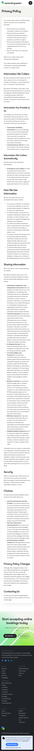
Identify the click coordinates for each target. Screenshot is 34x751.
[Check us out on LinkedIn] (11, 661)
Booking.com (22, 713)
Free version (22, 671)
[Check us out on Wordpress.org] (2, 661)
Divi (20, 720)
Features (4, 668)
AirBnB (21, 711)
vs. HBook (4, 687)
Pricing (4, 673)
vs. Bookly (4, 689)
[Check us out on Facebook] (8, 661)
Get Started (9, 636)
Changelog (5, 677)
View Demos (24, 636)
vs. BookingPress (6, 703)
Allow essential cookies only (13, 747)
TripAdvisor (22, 715)
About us (21, 673)
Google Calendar (23, 717)
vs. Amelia (4, 692)
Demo (3, 671)
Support (4, 715)
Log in (3, 711)
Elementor (22, 722)
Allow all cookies (12, 744)
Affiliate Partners (24, 668)
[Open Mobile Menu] (30, 3)
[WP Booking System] (11, 3)
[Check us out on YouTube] (6, 661)
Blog (20, 675)
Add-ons (4, 675)
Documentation (6, 713)
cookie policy (25, 740)
